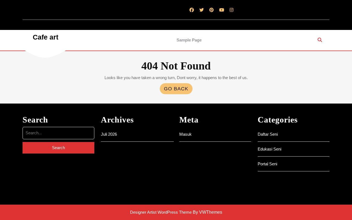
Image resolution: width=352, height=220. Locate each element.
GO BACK (178, 90)
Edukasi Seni (269, 149)
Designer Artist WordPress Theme (161, 212)
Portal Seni (267, 163)
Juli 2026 (109, 134)
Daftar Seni (268, 134)
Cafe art (45, 37)
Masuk (185, 134)
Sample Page (189, 40)
